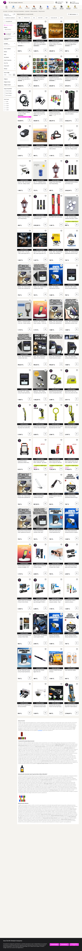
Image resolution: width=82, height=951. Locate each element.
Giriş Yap (77, 3)
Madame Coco (27, 17)
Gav (34, 17)
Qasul (61, 17)
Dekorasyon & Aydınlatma (19, 11)
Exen (47, 17)
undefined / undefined (10, 17)
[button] (70, 143)
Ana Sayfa (5, 11)
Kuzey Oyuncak (54, 17)
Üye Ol (73, 3)
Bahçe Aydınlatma (34, 11)
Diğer (20, 17)
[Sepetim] (66, 2)
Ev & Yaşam (10, 11)
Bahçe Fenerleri (42, 11)
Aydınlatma (27, 11)
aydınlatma (40, 730)
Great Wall (40, 17)
